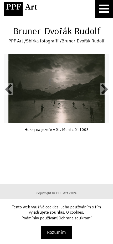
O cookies (74, 212)
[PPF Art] (20, 9)
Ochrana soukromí (75, 218)
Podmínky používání (39, 218)
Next (104, 89)
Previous (8, 89)
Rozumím (56, 232)
